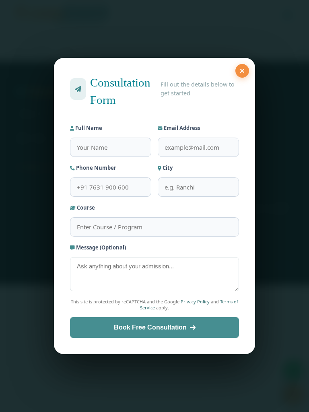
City (167, 167)
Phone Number (95, 167)
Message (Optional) (100, 247)
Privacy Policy (195, 302)
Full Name (88, 128)
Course (85, 207)
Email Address (181, 128)
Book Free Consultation (150, 327)
